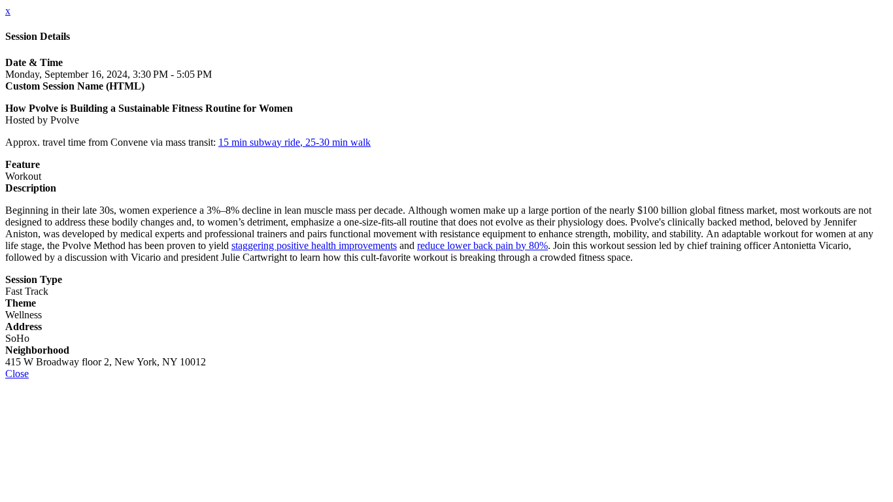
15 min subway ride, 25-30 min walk (294, 142)
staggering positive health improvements (314, 245)
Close (17, 373)
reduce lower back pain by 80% (482, 245)
